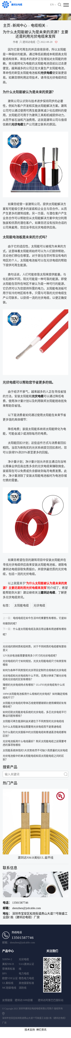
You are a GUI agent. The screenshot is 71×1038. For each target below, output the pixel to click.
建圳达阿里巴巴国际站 (50, 1000)
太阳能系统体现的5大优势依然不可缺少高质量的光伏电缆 (35, 750)
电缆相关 (38, 26)
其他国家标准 (26, 983)
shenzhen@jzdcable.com (22, 908)
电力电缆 (24, 973)
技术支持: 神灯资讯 (35, 1029)
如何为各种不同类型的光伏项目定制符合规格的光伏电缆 (34, 670)
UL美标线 (7, 983)
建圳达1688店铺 (24, 1000)
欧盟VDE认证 (10, 978)
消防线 (22, 987)
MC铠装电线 (9, 987)
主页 (6, 26)
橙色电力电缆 (26, 978)
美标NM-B (8, 964)
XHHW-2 (7, 959)
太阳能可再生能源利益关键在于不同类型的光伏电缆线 (33, 721)
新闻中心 (20, 26)
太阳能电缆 (21, 605)
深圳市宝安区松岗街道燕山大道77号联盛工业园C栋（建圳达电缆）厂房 (35, 915)
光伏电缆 (39, 605)
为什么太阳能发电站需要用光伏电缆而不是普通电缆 (32, 726)
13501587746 (15, 902)
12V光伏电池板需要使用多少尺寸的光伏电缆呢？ (30, 655)
